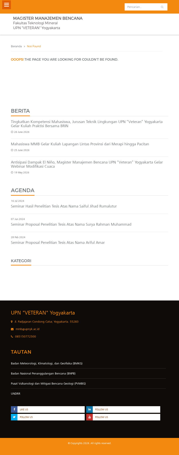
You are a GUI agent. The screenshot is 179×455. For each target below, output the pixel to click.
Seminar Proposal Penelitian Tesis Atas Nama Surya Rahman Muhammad (71, 224)
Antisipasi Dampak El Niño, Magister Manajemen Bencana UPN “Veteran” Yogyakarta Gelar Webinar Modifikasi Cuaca (87, 164)
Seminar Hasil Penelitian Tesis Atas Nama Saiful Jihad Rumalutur (64, 206)
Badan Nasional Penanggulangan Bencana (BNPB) (43, 373)
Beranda (16, 46)
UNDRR (15, 393)
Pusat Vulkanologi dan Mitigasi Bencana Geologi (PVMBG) (48, 383)
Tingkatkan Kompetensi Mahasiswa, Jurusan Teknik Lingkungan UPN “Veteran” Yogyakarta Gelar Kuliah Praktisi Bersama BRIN (87, 123)
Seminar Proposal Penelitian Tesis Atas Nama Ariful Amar (58, 242)
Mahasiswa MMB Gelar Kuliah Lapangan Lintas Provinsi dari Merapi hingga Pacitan (80, 144)
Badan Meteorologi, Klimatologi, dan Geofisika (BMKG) (47, 363)
